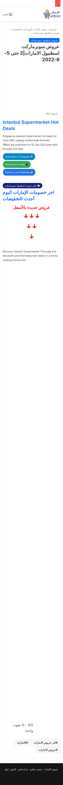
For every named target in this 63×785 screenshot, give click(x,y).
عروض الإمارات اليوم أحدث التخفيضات (29, 29)
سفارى (33, 769)
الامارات (21, 742)
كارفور (13, 769)
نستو (40, 769)
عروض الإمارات (51, 769)
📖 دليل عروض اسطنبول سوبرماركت (22, 185)
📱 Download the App (16, 164)
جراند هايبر (23, 769)
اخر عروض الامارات (45, 742)
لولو (7, 769)
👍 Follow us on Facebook (19, 172)
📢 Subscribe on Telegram (19, 156)
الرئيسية (53, 29)
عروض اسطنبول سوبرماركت (46, 33)
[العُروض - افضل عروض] (51, 14)
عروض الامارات (47, 749)
